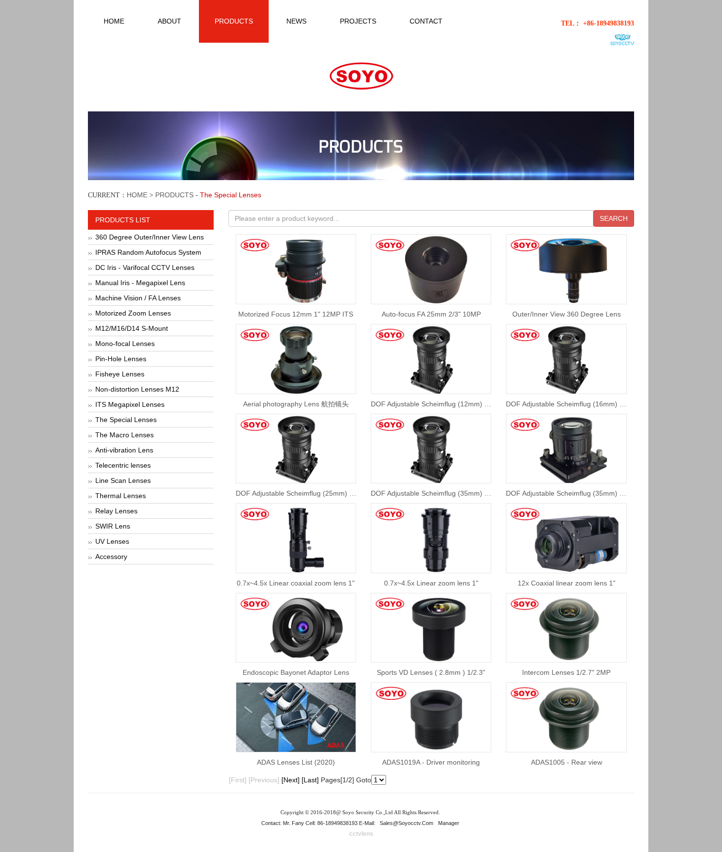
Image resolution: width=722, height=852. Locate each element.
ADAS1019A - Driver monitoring (431, 762)
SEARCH (614, 218)
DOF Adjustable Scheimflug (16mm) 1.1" (569, 404)
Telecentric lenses (123, 465)
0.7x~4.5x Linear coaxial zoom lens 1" (296, 583)
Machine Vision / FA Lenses (138, 298)
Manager (448, 823)
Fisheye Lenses (119, 374)
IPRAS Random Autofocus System (148, 252)
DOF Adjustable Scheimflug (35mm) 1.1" (434, 493)
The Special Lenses (126, 420)
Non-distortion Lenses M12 (137, 389)
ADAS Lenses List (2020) (296, 762)
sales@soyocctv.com (406, 823)
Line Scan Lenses (123, 480)
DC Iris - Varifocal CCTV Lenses (144, 267)
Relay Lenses (116, 511)
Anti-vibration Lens (124, 450)
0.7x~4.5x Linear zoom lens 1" (431, 583)
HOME (137, 195)
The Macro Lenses (124, 435)
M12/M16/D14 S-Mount (131, 328)
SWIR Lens (112, 526)
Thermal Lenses (120, 496)
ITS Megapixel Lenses (130, 404)
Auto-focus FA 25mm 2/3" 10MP (431, 314)
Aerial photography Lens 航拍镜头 (296, 404)
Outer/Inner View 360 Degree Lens (566, 314)
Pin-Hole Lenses (120, 359)
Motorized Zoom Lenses (133, 313)
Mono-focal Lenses (125, 343)
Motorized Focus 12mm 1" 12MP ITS (295, 314)
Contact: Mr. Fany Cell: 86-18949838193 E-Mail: (319, 823)
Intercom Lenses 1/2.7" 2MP (566, 672)
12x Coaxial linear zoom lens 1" (566, 583)
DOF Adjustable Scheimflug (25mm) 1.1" (298, 493)
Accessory (111, 556)
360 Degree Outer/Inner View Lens (149, 237)
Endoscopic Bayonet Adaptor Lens (296, 672)
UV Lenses (112, 541)
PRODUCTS (174, 195)
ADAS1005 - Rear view (566, 762)
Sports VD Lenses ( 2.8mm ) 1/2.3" (431, 672)
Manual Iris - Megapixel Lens (140, 283)
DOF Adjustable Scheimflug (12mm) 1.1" (434, 404)
